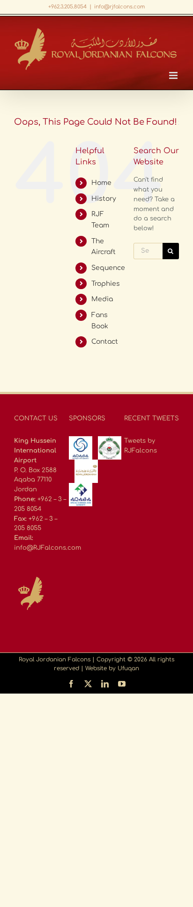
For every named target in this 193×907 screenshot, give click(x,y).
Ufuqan (128, 668)
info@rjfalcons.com (119, 7)
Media (102, 299)
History (103, 198)
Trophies (105, 283)
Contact (104, 341)
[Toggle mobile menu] (174, 75)
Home (101, 182)
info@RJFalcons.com (47, 548)
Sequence (108, 267)
